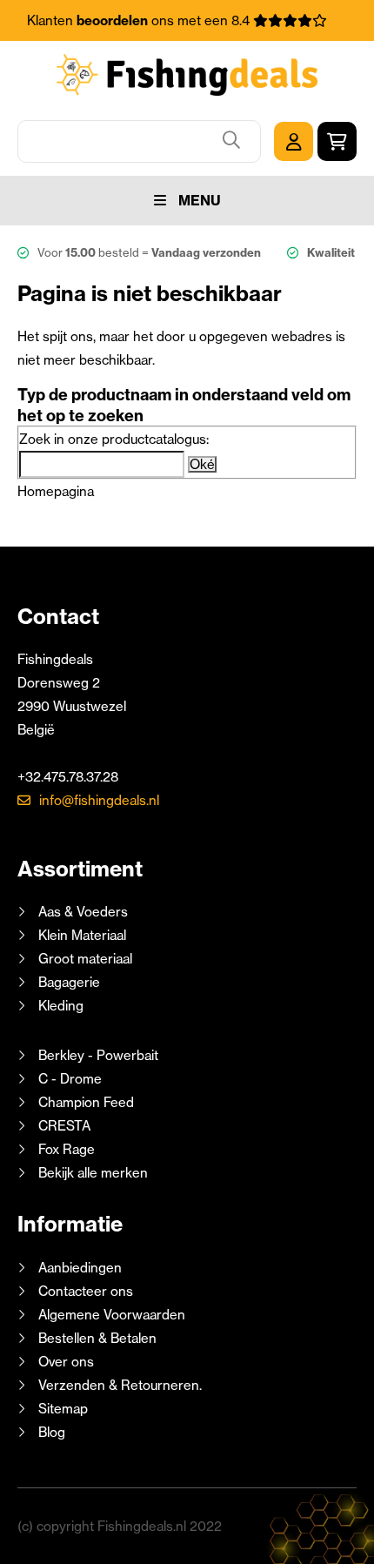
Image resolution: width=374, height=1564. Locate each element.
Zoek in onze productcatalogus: (114, 439)
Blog (50, 1432)
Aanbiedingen (80, 1267)
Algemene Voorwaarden (111, 1314)
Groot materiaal (85, 958)
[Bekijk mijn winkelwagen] (337, 141)
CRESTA (64, 1126)
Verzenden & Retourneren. (120, 1385)
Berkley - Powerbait (98, 1055)
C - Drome (70, 1079)
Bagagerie (69, 982)
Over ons (66, 1361)
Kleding (60, 1005)
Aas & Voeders (83, 911)
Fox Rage (66, 1149)
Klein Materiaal (82, 935)
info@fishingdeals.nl (99, 800)
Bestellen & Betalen (97, 1338)
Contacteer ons (85, 1291)
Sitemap (63, 1408)
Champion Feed (86, 1102)
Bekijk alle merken (93, 1173)
